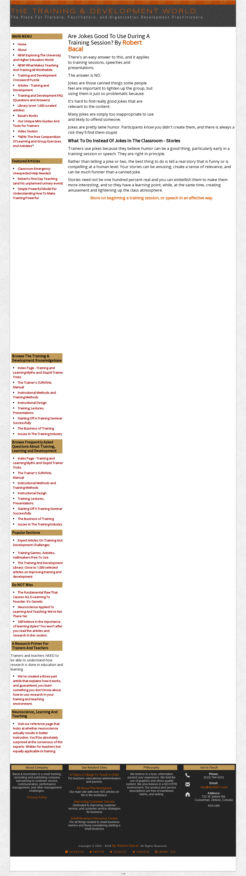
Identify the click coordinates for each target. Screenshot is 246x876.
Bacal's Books (28, 115)
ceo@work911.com (214, 787)
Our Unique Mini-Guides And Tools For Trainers (36, 123)
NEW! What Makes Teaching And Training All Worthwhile (35, 67)
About (22, 49)
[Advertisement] (37, 275)
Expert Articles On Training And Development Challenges (37, 542)
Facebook (76, 851)
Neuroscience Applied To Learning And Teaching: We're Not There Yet (37, 611)
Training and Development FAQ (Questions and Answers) (38, 97)
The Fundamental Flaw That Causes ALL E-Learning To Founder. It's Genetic (35, 597)
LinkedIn (142, 851)
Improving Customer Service (94, 801)
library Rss (167, 851)
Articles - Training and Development (31, 87)
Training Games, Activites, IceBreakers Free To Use (34, 555)
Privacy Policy (37, 797)
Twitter (98, 851)
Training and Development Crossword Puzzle (34, 77)
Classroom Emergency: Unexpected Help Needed (32, 170)
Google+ (119, 851)
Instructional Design (32, 402)
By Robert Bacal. (126, 845)
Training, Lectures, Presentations (28, 410)
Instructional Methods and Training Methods (34, 394)
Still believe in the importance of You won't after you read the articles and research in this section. (37, 628)
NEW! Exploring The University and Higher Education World (37, 57)
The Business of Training (36, 428)
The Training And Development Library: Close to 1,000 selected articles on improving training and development (38, 570)
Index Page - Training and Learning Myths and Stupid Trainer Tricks (38, 372)
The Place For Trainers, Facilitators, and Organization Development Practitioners (107, 17)
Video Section (28, 131)
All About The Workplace (94, 788)
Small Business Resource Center (94, 818)
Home (22, 44)
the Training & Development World (104, 11)
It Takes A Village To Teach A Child (94, 774)
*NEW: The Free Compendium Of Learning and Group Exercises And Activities (37, 141)
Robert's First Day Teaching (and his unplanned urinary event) (38, 180)
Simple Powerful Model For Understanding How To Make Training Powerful (35, 193)
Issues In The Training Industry (40, 434)
